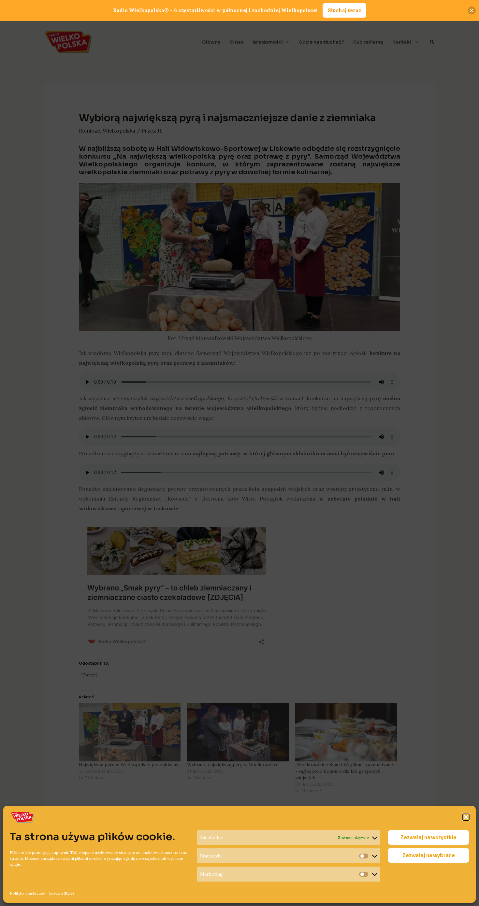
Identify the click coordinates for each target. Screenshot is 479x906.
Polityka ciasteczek (27, 893)
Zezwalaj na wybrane (428, 855)
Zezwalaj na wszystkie (428, 837)
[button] (466, 817)
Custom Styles (62, 893)
